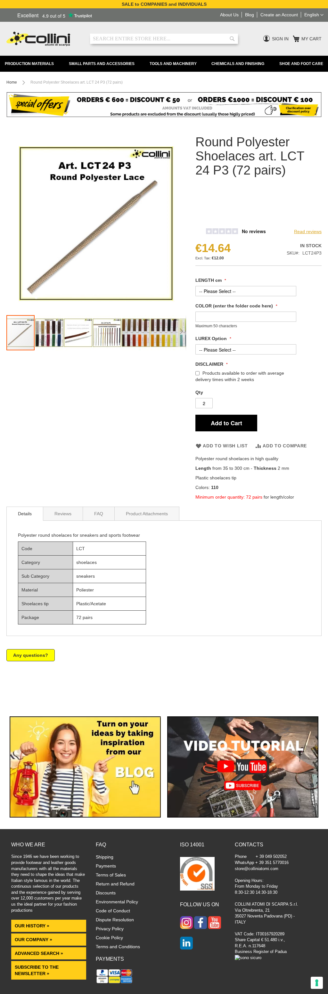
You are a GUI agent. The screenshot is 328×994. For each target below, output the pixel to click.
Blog (249, 14)
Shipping (104, 857)
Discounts (106, 892)
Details (25, 513)
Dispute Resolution (115, 919)
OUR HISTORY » (32, 925)
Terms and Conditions (118, 946)
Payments (106, 865)
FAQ (98, 513)
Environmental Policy (117, 901)
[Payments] (114, 983)
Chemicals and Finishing (237, 63)
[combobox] (164, 39)
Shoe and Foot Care (301, 63)
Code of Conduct (113, 910)
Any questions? (30, 655)
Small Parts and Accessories (102, 63)
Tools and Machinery (173, 63)
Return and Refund (115, 883)
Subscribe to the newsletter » (37, 970)
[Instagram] (186, 923)
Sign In (280, 38)
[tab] (24, 514)
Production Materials (29, 63)
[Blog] (85, 816)
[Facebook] (200, 923)
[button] (314, 15)
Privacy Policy (110, 928)
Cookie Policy (109, 937)
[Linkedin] (186, 943)
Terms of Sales (111, 874)
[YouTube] (214, 923)
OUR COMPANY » (34, 939)
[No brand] (216, 221)
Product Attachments (147, 513)
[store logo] (43, 39)
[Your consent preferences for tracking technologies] (317, 983)
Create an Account (279, 14)
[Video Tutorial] (242, 816)
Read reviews (308, 231)
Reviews (62, 513)
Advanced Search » (39, 953)
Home (11, 82)
